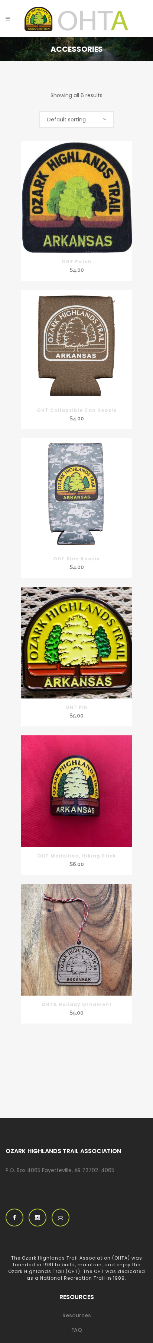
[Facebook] (14, 1217)
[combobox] (76, 119)
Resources (76, 1315)
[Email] (60, 1217)
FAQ (76, 1330)
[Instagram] (37, 1217)
